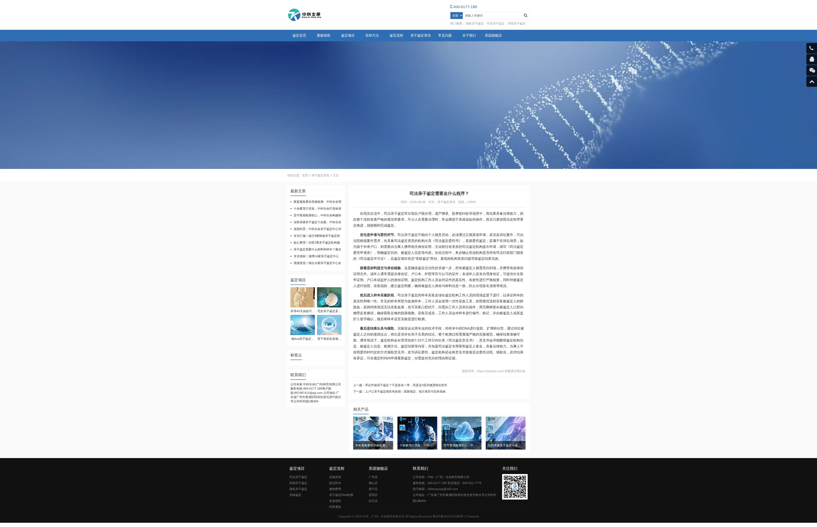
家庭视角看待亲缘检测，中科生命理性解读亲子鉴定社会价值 (315, 202)
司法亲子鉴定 (496, 23)
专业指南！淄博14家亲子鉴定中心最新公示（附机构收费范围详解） (314, 256)
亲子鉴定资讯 (420, 35)
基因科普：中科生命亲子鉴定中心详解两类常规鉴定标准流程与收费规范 (315, 229)
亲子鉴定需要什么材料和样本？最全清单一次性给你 (315, 250)
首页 (305, 175)
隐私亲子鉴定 (475, 23)
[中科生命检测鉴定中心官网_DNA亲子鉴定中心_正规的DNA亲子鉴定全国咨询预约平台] (305, 15)
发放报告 (335, 501)
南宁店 (373, 489)
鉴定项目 (348, 35)
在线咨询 (335, 477)
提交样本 (335, 483)
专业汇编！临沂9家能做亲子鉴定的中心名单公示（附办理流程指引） (315, 236)
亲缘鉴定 (295, 495)
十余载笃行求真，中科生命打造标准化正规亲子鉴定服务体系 (315, 209)
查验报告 (323, 35)
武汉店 (373, 501)
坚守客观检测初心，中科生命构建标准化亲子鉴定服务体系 (315, 216)
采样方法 (372, 35)
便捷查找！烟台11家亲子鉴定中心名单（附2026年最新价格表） (315, 263)
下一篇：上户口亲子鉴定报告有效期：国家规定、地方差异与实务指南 (399, 391)
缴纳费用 (335, 489)
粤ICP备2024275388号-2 (449, 516)
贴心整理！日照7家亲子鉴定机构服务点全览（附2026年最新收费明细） (315, 243)
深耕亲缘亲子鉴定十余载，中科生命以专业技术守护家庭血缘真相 (315, 222)
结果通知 (335, 506)
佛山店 (373, 483)
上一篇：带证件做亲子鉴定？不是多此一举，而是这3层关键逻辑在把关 (400, 385)
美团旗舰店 (493, 35)
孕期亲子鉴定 (517, 23)
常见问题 (445, 35)
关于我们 (469, 35)
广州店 (373, 477)
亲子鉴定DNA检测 (341, 495)
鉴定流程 (396, 35)
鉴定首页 (299, 35)
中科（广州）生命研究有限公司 (383, 516)
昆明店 (373, 495)
